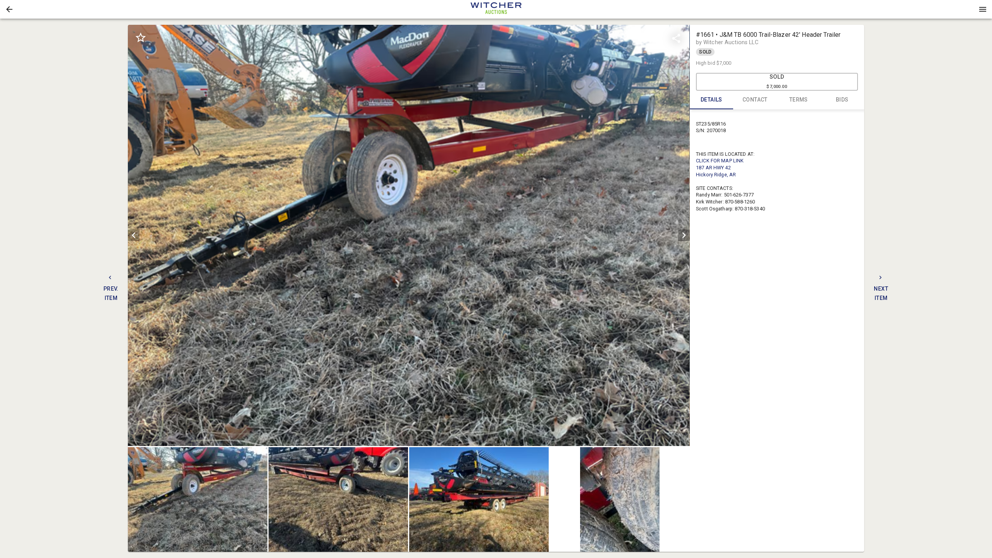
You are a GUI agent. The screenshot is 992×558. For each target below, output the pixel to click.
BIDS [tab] (842, 99)
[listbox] (408, 235)
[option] (408, 235)
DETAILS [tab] (711, 99)
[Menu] (982, 9)
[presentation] (496, 9)
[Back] (9, 9)
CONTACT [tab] (755, 99)
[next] (684, 235)
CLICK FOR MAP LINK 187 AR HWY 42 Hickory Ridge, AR (720, 167)
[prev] (134, 235)
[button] (9, 9)
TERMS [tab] (798, 99)
